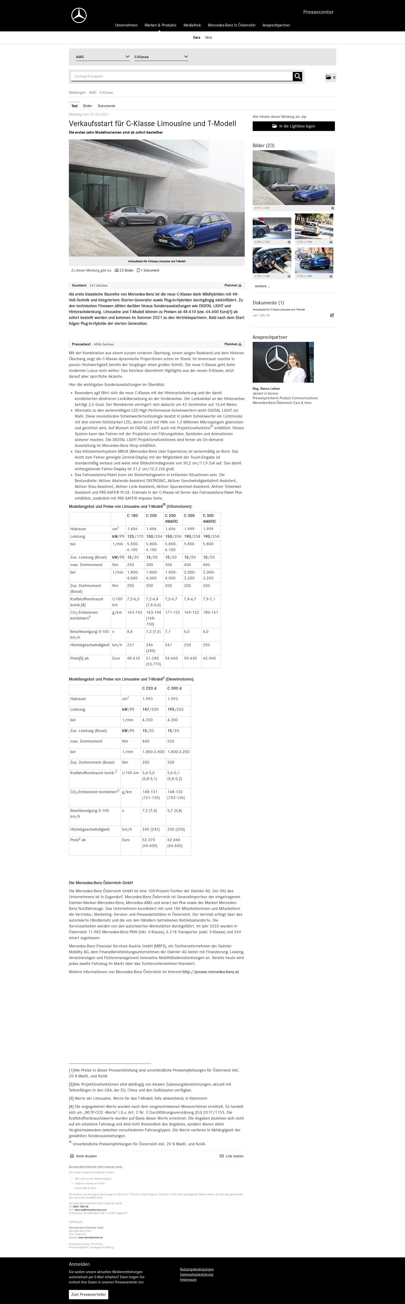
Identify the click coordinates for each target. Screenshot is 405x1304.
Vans (208, 37)
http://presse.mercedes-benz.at (211, 972)
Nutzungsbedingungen (197, 1269)
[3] (71, 1098)
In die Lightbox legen (296, 126)
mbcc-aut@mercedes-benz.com (91, 1210)
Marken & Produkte (160, 25)
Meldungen (77, 92)
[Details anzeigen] (332, 208)
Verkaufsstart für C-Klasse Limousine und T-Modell (157, 261)
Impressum (188, 1280)
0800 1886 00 (80, 1206)
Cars (196, 37)
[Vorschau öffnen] (157, 198)
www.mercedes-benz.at (90, 1237)
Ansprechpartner (276, 25)
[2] (71, 1084)
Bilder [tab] (87, 106)
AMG (92, 92)
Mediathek (192, 25)
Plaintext (231, 285)
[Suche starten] (297, 76)
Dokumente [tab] (106, 106)
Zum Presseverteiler (88, 1295)
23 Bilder (127, 270)
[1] (230, 312)
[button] (330, 77)
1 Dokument (150, 270)
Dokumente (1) (268, 302)
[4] (83, 605)
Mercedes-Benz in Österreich (231, 25)
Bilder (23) (263, 145)
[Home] (76, 15)
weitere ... (262, 286)
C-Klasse (106, 92)
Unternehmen (126, 25)
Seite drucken (86, 1156)
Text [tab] (74, 106)
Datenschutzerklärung (196, 1274)
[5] (81, 658)
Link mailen (235, 1156)
